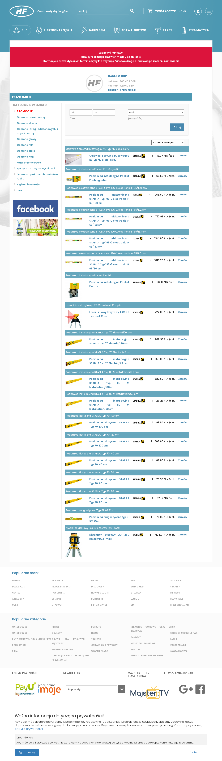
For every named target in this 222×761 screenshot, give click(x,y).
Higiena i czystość (28, 184)
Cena (73, 118)
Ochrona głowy (26, 139)
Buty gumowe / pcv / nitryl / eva (32, 639)
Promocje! (25, 111)
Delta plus (18, 586)
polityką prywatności (29, 729)
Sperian (56, 598)
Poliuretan (19, 645)
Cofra (16, 592)
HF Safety (57, 580)
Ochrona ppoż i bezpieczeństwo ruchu (37, 176)
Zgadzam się (27, 752)
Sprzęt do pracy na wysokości (36, 168)
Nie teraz (195, 752)
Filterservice (99, 604)
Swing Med (137, 586)
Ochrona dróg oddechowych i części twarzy (37, 131)
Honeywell (58, 592)
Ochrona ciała (26, 151)
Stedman (136, 592)
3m (132, 604)
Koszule (135, 649)
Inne (19, 190)
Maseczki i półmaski (143, 643)
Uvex (15, 604)
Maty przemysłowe (29, 162)
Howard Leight (100, 592)
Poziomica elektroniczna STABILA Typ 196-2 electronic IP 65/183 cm (109, 242)
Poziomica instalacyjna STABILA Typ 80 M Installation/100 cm (109, 383)
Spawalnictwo (134, 30)
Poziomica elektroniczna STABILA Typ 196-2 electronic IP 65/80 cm (109, 264)
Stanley (175, 586)
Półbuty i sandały (62, 649)
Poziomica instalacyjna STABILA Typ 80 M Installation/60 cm (109, 405)
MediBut (175, 592)
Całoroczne (19, 626)
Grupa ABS (123, 753)
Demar (16, 580)
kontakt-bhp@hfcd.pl (122, 90)
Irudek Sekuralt (61, 586)
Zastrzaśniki (178, 645)
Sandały (136, 637)
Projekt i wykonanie (99, 750)
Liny (172, 626)
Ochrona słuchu (27, 123)
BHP (24, 30)
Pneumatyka (199, 30)
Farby (167, 30)
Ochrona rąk (25, 145)
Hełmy (94, 632)
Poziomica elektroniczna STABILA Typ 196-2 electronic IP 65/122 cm (109, 221)
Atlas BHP (18, 598)
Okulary (57, 632)
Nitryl (55, 626)
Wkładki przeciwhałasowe (147, 655)
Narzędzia (97, 30)
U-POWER (57, 604)
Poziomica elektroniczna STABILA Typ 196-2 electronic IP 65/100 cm (109, 199)
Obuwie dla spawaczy (104, 645)
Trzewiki (96, 639)
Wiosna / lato (99, 651)
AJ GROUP (176, 580)
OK (121, 689)
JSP (133, 580)
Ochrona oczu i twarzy (31, 117)
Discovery (97, 586)
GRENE (95, 580)
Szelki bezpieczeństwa (184, 632)
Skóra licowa (178, 651)
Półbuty (96, 626)
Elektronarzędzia (58, 30)
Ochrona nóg (25, 156)
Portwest (97, 598)
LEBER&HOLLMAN (179, 604)
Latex (173, 639)
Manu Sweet (177, 598)
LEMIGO (135, 598)
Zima (15, 651)
